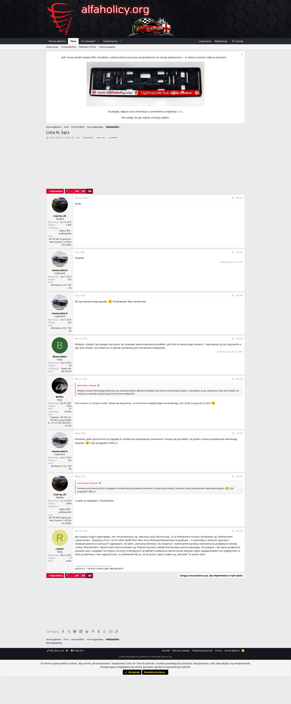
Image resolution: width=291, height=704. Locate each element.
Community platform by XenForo (145, 656)
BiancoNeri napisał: (86, 385)
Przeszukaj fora (68, 46)
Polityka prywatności (202, 650)
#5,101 (239, 197)
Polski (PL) (78, 650)
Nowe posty (52, 46)
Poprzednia (56, 191)
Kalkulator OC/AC (87, 46)
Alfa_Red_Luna (57, 650)
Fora (73, 41)
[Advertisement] (145, 165)
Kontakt (166, 650)
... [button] (71, 191)
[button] (98, 41)
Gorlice (68, 411)
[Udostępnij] (233, 198)
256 (89, 191)
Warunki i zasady (180, 650)
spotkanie (113, 137)
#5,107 (239, 476)
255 (83, 191)
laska (51, 137)
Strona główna (57, 41)
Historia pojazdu (107, 46)
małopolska (88, 137)
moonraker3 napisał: (87, 483)
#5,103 (239, 295)
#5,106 (239, 433)
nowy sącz (101, 137)
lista (78, 137)
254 (77, 191)
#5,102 (239, 252)
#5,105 (239, 378)
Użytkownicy (110, 41)
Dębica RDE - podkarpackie (65, 232)
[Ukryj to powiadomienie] (241, 55)
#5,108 (239, 530)
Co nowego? (88, 41)
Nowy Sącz (66, 368)
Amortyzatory (54, 642)
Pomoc (218, 650)
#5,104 (239, 338)
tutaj (180, 111)
